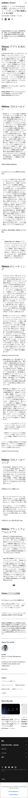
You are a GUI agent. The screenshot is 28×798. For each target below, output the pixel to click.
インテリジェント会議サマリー (8, 681)
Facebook (4, 615)
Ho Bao (14, 16)
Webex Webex (5, 91)
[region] (14, 790)
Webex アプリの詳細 (10, 593)
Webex (8, 578)
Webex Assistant (20, 685)
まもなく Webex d (11, 550)
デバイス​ (3, 749)
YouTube (20, 615)
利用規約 (3, 779)
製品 (2, 741)
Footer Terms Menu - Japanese (10, 745)
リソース (3, 753)
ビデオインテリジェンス (7, 685)
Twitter (10, 615)
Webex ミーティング (17, 689)
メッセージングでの (16, 93)
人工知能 (3, 693)
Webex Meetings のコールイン (10, 95)
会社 (2, 757)
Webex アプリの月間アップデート (16, 624)
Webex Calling (5, 689)
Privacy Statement (13, 791)
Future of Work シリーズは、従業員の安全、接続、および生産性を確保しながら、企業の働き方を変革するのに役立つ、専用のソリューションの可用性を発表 (13, 34)
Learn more (4, 669)
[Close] (26, 784)
